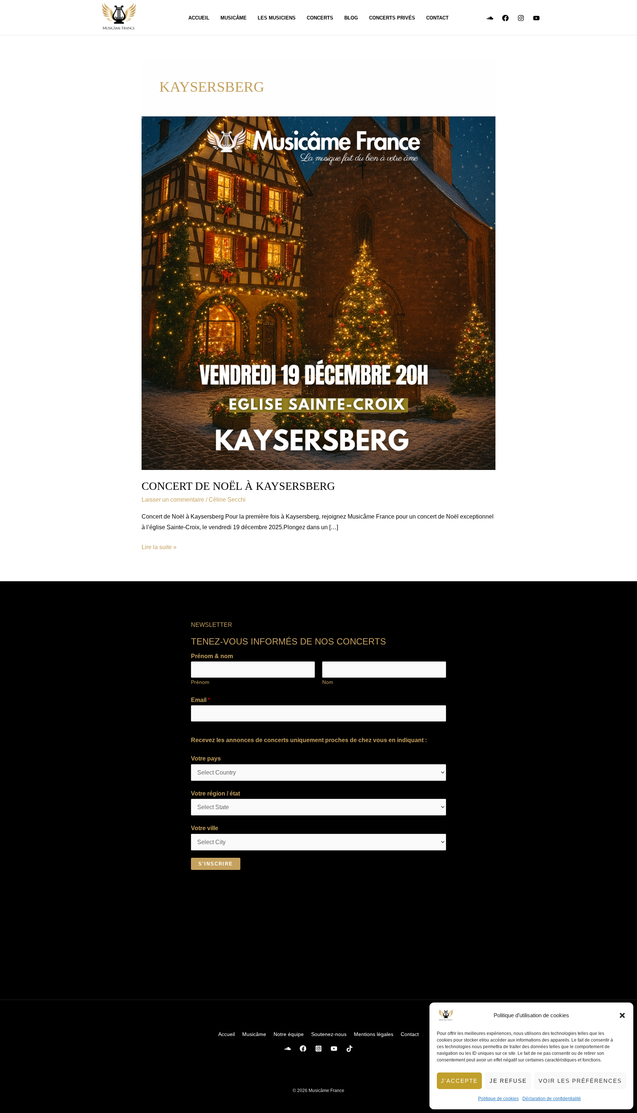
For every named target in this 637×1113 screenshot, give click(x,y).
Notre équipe (289, 1034)
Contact (437, 18)
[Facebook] (505, 18)
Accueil (198, 18)
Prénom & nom (212, 656)
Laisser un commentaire (173, 499)
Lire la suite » (159, 546)
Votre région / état (215, 793)
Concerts (320, 18)
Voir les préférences (580, 1081)
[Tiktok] (349, 1048)
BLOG (351, 18)
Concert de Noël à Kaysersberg (238, 486)
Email (200, 700)
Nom (327, 682)
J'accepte (459, 1081)
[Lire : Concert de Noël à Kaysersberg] (318, 293)
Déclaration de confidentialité (551, 1098)
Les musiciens (277, 18)
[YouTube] (536, 18)
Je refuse (508, 1081)
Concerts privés (392, 18)
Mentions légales (373, 1034)
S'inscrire (215, 864)
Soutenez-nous (329, 1034)
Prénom (200, 682)
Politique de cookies (498, 1098)
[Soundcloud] (490, 18)
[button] (622, 1015)
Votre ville (204, 828)
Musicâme (233, 18)
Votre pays (206, 758)
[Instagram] (521, 18)
